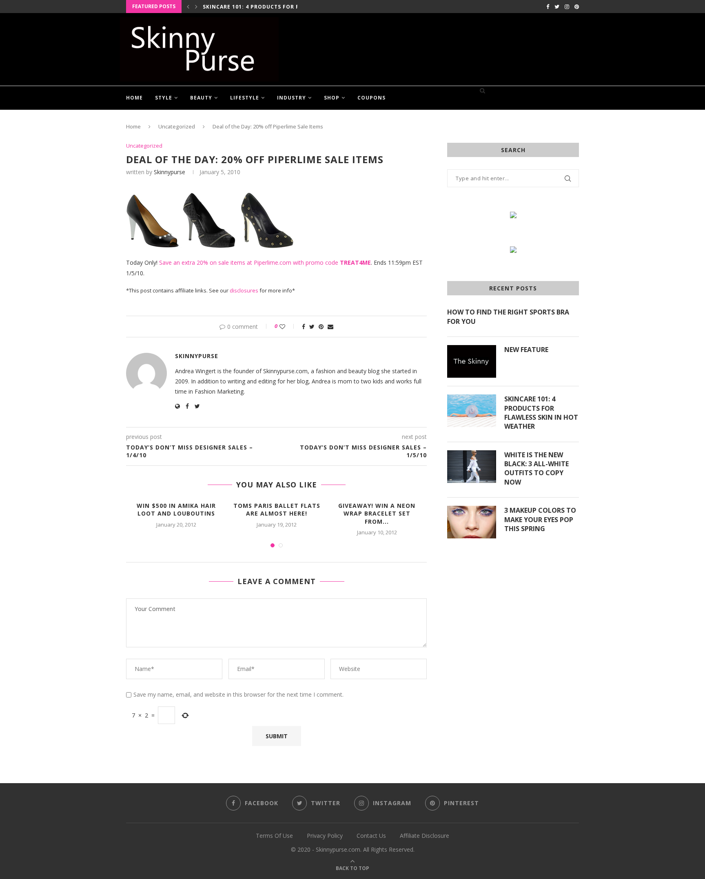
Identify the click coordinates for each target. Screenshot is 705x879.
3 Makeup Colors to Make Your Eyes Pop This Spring (540, 519)
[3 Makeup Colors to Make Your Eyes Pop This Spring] (471, 522)
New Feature (526, 349)
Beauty (201, 97)
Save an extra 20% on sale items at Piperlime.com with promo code (265, 262)
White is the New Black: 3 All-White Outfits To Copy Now (536, 468)
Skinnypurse (169, 172)
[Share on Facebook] (303, 326)
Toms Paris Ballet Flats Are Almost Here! (276, 510)
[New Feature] (471, 361)
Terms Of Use (274, 835)
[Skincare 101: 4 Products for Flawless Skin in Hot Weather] (471, 410)
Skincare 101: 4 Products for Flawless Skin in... (278, 6)
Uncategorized (176, 126)
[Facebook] (547, 6)
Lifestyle (244, 97)
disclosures (244, 290)
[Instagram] (567, 6)
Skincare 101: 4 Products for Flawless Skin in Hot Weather (541, 412)
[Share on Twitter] (312, 326)
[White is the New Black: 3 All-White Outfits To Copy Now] (471, 466)
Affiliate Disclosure (424, 835)
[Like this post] (287, 326)
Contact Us (371, 835)
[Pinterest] (576, 6)
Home (134, 97)
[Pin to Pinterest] (321, 326)
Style (163, 97)
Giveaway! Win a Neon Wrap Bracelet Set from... (376, 513)
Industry (291, 97)
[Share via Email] (330, 326)
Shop (331, 97)
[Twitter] (556, 6)
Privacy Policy (325, 835)
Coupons (371, 97)
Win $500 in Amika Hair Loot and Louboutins (176, 510)
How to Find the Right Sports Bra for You (508, 316)
